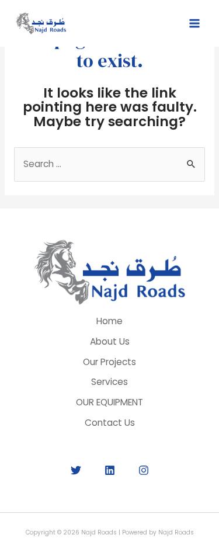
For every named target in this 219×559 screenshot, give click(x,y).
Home (109, 321)
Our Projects (109, 362)
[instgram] (143, 470)
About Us (110, 341)
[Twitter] (76, 470)
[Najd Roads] (41, 23)
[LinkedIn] (110, 470)
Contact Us (110, 422)
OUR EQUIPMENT (109, 402)
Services (109, 382)
